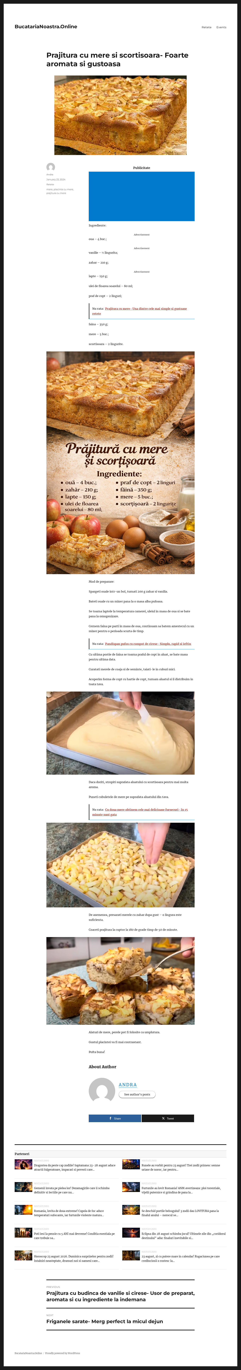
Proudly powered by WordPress (62, 1353)
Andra (128, 1085)
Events (221, 27)
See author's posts (137, 1094)
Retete (207, 27)
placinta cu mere (63, 189)
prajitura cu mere (56, 193)
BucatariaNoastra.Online (46, 27)
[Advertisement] (142, 196)
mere (49, 189)
